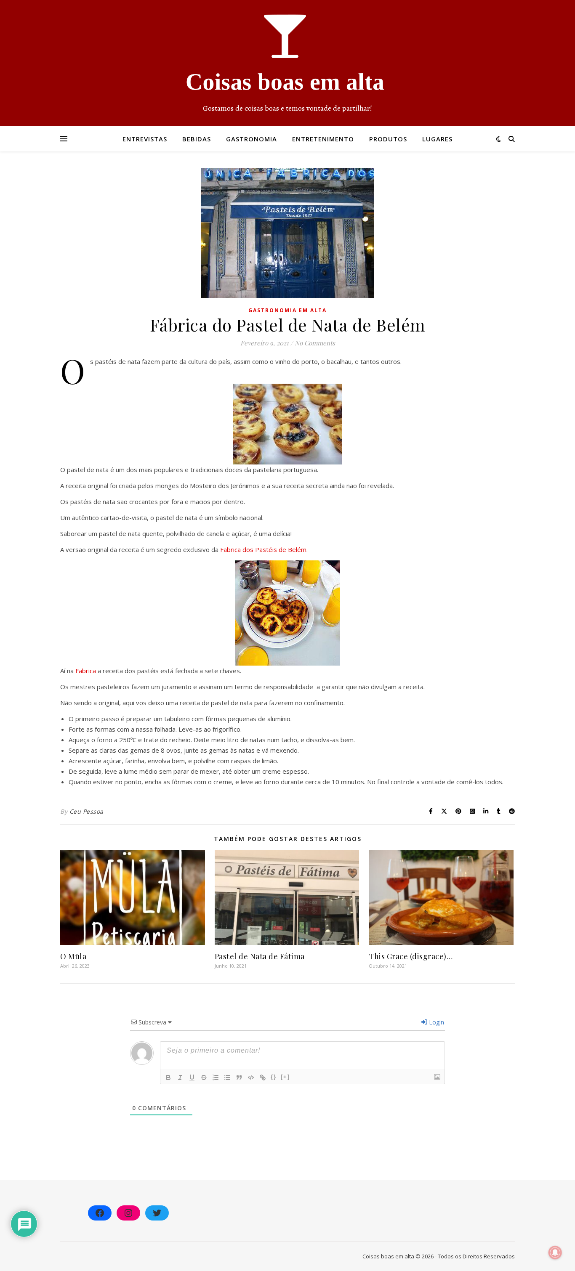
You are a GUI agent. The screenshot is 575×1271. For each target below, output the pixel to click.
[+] (285, 1077)
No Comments (315, 343)
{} (274, 1077)
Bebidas (196, 139)
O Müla (73, 956)
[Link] (263, 1077)
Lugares (437, 139)
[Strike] (204, 1077)
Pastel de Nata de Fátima (260, 956)
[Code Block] (251, 1077)
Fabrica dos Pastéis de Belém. (264, 549)
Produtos (388, 139)
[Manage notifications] (555, 1252)
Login (435, 1022)
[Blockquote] (239, 1077)
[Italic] (180, 1077)
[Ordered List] (215, 1077)
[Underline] (192, 1077)
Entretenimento (323, 139)
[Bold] (168, 1077)
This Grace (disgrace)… (411, 956)
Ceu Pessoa (86, 811)
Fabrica (86, 670)
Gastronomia (251, 139)
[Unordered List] (227, 1077)
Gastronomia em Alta (287, 310)
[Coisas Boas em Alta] (287, 63)
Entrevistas (144, 139)
